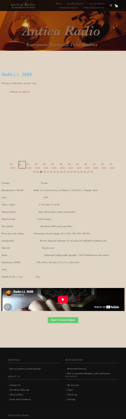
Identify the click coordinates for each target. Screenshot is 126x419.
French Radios (96, 3)
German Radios (75, 3)
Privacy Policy (17, 394)
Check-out (72, 394)
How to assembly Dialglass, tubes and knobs (88, 373)
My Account (73, 384)
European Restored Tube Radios (23, 7)
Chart (70, 389)
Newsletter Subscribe (20, 389)
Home (59, 3)
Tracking (71, 399)
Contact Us (15, 384)
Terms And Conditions (20, 399)
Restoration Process (77, 368)
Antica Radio (23, 4)
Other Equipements (94, 7)
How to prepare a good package (25, 368)
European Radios (69, 7)
